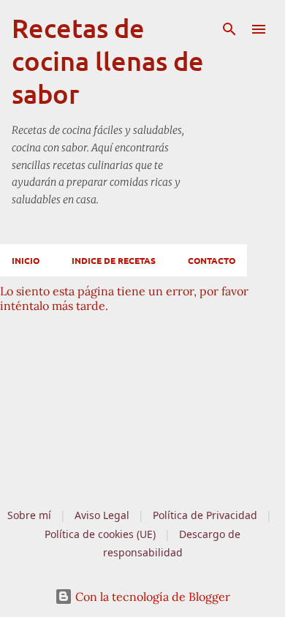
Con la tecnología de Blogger (151, 596)
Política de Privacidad (205, 515)
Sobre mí (29, 515)
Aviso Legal (102, 515)
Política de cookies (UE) (100, 534)
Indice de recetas (114, 260)
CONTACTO (211, 260)
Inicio (25, 260)
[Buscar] (229, 29)
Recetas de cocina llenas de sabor (108, 61)
